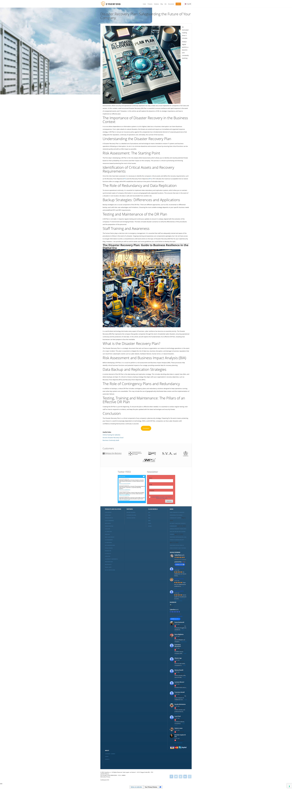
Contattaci (146, 428)
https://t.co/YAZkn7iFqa (124, 494)
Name (150, 478)
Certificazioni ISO (104, 780)
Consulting (107, 556)
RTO (124, 179)
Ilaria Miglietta (179, 634)
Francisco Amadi (180, 692)
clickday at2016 (178, 591)
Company (151, 490)
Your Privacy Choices (151, 787)
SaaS (149, 515)
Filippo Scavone (179, 579)
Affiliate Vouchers (131, 512)
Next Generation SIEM (110, 545)
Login (178, 4)
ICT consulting (108, 531)
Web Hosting (108, 523)
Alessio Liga (178, 658)
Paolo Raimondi (179, 622)
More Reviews (178, 743)
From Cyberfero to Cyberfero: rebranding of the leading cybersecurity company (177, 515)
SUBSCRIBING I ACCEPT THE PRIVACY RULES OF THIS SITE (161, 497)
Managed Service (109, 517)
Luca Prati (178, 716)
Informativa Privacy (105, 777)
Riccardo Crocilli (179, 568)
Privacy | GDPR (108, 567)
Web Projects (108, 564)
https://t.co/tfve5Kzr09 (124, 500)
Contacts (107, 759)
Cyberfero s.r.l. (179, 555)
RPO (150, 179)
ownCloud (107, 534)
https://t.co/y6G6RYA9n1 (124, 489)
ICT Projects (108, 553)
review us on (179, 564)
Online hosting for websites (111, 435)
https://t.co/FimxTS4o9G (124, 483)
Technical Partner (131, 517)
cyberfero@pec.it (104, 774)
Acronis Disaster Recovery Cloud (113, 437)
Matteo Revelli (179, 670)
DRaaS (149, 523)
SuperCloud (108, 515)
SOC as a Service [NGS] (110, 570)
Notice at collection (136, 787)
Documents (171, 4)
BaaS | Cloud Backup (109, 537)
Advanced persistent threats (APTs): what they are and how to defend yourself (178, 531)
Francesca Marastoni (178, 645)
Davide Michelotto (180, 704)
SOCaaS (150, 526)
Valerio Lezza (178, 728)
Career (106, 756)
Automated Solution (131, 515)
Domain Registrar (109, 526)
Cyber (144, 4)
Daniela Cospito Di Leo (180, 735)
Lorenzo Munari (179, 682)
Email (150, 484)
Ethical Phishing (109, 548)
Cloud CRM (107, 528)
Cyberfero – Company (110, 753)
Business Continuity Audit (111, 440)
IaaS (149, 512)
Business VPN (108, 550)
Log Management (109, 539)
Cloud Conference (109, 520)
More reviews (178, 601)
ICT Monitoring (108, 542)
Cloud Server (108, 512)
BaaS (149, 520)
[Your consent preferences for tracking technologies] (289, 786)
